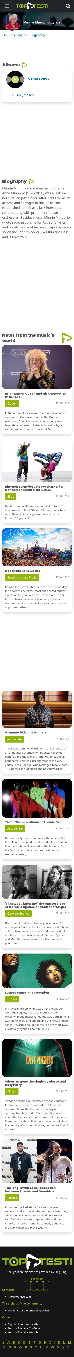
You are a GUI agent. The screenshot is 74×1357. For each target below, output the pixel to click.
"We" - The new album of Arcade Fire (33, 822)
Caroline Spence (18, 913)
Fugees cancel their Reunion (27, 993)
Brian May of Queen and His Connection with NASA (35, 395)
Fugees (12, 999)
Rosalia (12, 1198)
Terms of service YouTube (24, 1328)
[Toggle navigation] (7, 6)
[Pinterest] (34, 1285)
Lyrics (22, 35)
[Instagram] (40, 1285)
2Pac (10, 496)
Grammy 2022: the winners (26, 732)
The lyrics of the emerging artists (28, 1310)
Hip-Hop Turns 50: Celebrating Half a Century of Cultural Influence (34, 488)
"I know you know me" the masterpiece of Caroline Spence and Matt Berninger (35, 905)
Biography (37, 35)
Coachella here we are (22, 571)
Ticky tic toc (24, 95)
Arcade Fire (15, 829)
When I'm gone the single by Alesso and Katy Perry (35, 1083)
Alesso (11, 1091)
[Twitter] (46, 1285)
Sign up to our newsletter (24, 1324)
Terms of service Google (23, 1332)
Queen (12, 403)
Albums (9, 35)
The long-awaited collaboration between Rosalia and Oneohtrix (30, 1189)
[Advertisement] (37, 50)
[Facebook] (28, 1285)
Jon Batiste (14, 739)
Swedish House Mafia (22, 577)
